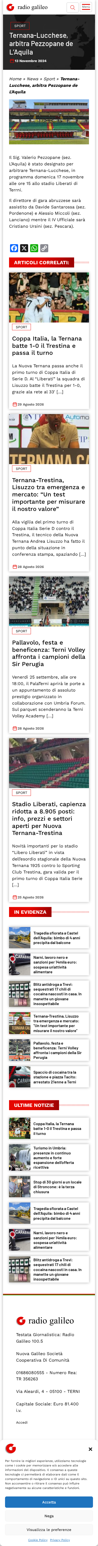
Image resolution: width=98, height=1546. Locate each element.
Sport (20, 26)
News (32, 78)
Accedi (22, 1422)
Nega (49, 1516)
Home (15, 78)
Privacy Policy (60, 1540)
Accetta (49, 1502)
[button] (90, 1448)
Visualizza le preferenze (49, 1529)
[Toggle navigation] (86, 7)
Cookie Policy (37, 1540)
